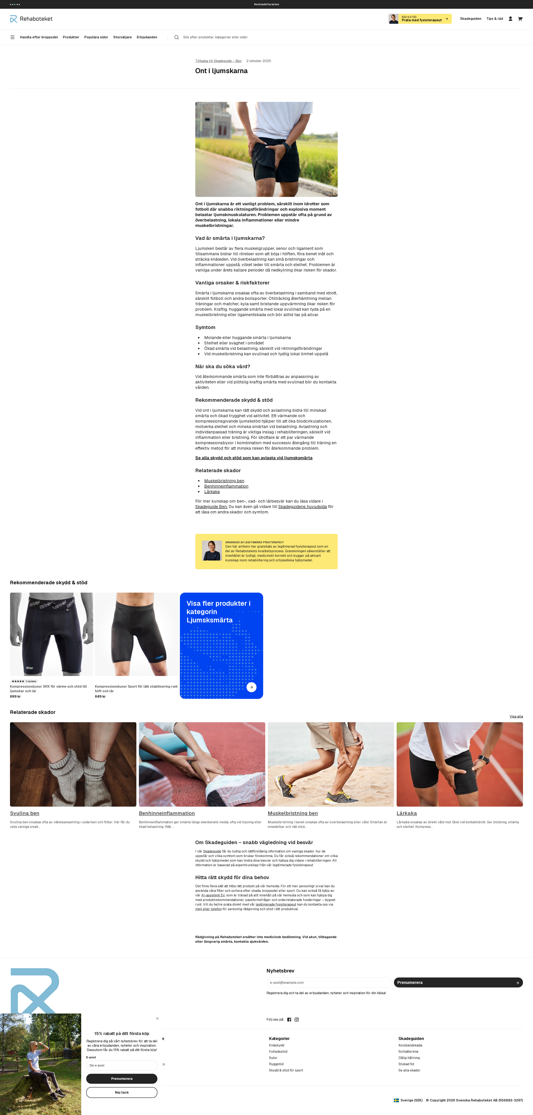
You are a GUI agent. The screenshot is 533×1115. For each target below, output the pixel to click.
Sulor (273, 1058)
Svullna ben (24, 813)
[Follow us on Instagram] (296, 1019)
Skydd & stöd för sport (286, 1070)
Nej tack (122, 1092)
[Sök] (176, 37)
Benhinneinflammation (226, 486)
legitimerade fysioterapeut (276, 904)
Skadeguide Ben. (211, 506)
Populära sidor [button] (96, 37)
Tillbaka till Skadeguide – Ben (218, 61)
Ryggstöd (276, 1064)
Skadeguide (212, 851)
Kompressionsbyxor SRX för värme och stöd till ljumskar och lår (48, 688)
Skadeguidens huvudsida (302, 506)
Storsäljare (122, 37)
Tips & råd (494, 18)
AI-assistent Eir (213, 895)
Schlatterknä (408, 1051)
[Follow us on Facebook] (289, 1019)
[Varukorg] (520, 18)
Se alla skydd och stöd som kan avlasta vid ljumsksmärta (254, 458)
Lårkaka (212, 491)
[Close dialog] (157, 1018)
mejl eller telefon (208, 909)
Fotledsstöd (278, 1051)
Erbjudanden (147, 37)
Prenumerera (409, 982)
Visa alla (516, 716)
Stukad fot (406, 1064)
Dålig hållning (409, 1058)
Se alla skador (410, 1070)
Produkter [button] (71, 37)
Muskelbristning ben (224, 480)
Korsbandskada (410, 1045)
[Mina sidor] (510, 18)
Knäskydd (276, 1045)
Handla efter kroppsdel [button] (39, 37)
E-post (91, 1057)
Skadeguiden (470, 18)
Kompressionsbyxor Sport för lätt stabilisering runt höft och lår (136, 688)
